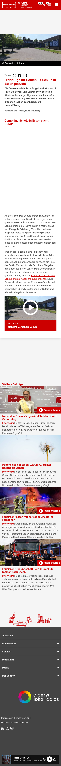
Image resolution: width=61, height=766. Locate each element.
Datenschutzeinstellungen (15, 722)
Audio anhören (49, 410)
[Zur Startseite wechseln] (9, 5)
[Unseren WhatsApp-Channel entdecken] (3, 728)
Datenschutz (22, 718)
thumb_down (44, 759)
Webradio (7, 635)
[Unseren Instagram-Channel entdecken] (12, 728)
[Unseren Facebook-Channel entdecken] (7, 728)
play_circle (49, 759)
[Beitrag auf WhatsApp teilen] (14, 75)
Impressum (7, 718)
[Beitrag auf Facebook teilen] (19, 75)
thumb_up (54, 759)
